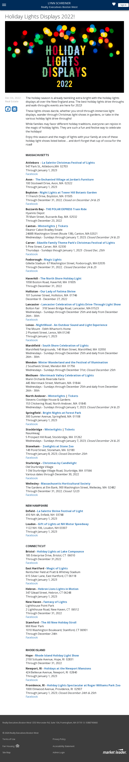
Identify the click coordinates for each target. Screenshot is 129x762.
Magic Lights (52, 259)
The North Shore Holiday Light (60, 278)
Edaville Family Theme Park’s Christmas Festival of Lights (76, 243)
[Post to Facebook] (8, 111)
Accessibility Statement (63, 746)
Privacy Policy (59, 739)
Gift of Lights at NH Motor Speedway (63, 524)
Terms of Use (9, 739)
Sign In (123, 5)
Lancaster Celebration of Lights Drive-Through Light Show (81, 304)
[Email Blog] (15, 111)
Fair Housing (8, 746)
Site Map (7, 752)
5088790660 (92, 722)
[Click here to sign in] (114, 5)
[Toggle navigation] (4, 5)
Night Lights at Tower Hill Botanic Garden (68, 192)
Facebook (32, 271)
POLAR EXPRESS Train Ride (69, 209)
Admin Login (59, 752)
